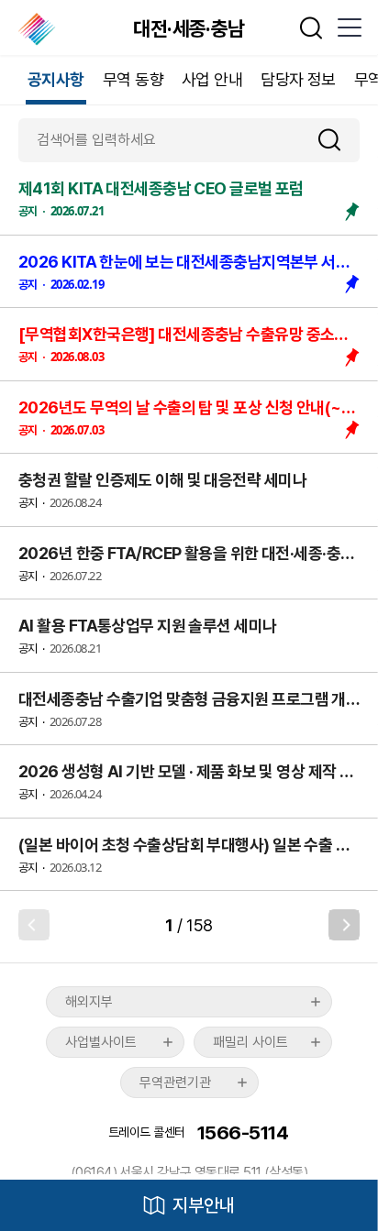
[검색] (337, 139)
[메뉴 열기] (349, 27)
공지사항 (56, 79)
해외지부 (89, 1002)
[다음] (344, 924)
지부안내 (203, 1205)
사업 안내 (212, 79)
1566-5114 (242, 1132)
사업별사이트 (101, 1042)
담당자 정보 (298, 79)
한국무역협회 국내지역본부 (38, 29)
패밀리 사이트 (250, 1042)
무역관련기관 (175, 1082)
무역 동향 (133, 79)
